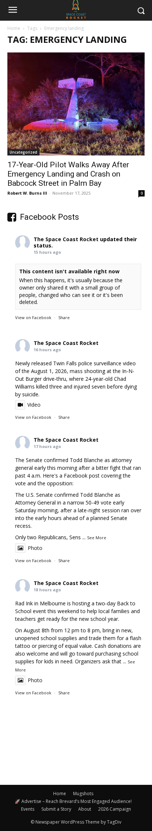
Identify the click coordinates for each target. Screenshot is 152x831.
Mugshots (83, 793)
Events (27, 809)
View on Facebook (33, 317)
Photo (35, 547)
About (84, 809)
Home (13, 28)
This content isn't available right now (69, 271)
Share (64, 317)
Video (34, 404)
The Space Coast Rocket (66, 239)
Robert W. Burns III (27, 193)
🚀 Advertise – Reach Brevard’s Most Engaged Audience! (73, 801)
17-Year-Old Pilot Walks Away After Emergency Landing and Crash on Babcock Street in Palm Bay (68, 174)
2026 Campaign (114, 809)
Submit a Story (56, 809)
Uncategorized (23, 152)
